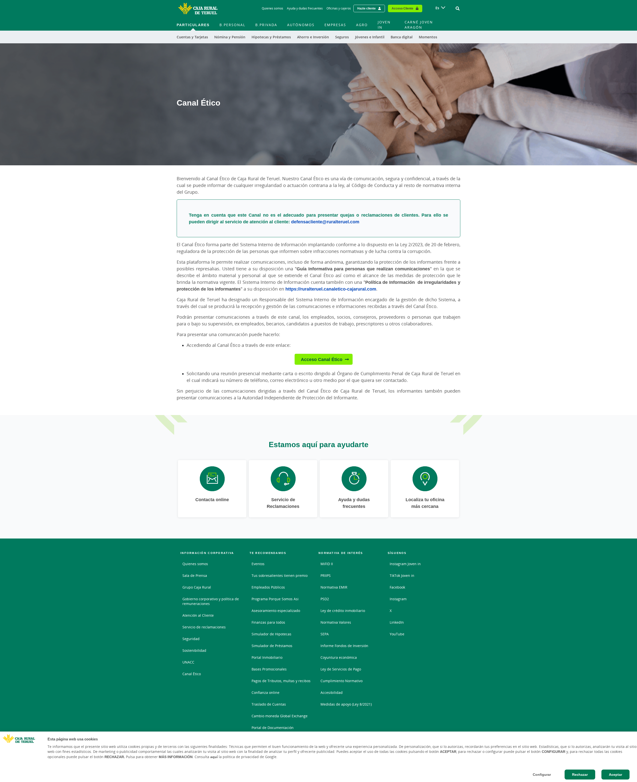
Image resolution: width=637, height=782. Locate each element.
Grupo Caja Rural (196, 587)
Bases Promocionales (269, 669)
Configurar (542, 774)
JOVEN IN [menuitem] (384, 25)
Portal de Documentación (273, 727)
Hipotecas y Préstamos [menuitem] (271, 37)
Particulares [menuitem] (193, 24)
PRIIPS (325, 575)
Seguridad (191, 638)
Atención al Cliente (198, 615)
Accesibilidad (331, 692)
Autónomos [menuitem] (301, 24)
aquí (214, 757)
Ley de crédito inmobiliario (342, 610)
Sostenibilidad (194, 650)
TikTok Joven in (402, 575)
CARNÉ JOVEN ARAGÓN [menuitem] (419, 25)
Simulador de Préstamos (272, 645)
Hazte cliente (366, 8)
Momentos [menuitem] (428, 37)
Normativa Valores (335, 622)
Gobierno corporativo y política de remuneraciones (210, 601)
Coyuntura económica (338, 657)
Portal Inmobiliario (267, 657)
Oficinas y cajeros (338, 8)
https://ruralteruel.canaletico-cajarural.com (330, 289)
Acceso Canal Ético (321, 359)
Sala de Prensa (194, 575)
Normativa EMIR (333, 587)
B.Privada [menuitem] (266, 24)
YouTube (397, 634)
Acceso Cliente (402, 8)
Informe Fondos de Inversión (344, 645)
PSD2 (324, 599)
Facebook (397, 587)
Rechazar (580, 774)
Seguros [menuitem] (342, 37)
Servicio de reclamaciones (204, 627)
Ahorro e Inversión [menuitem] (313, 37)
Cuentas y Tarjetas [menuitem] (192, 37)
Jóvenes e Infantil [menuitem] (369, 37)
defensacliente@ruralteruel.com (325, 222)
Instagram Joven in (405, 563)
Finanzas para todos (268, 622)
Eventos (258, 563)
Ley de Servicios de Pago (340, 669)
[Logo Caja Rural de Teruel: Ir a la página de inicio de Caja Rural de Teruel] (198, 8)
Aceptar (615, 774)
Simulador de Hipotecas (271, 634)
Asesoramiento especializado (276, 610)
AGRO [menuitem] (362, 24)
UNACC (188, 662)
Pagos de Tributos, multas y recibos (281, 680)
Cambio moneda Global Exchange (280, 716)
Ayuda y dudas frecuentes (305, 8)
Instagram (398, 599)
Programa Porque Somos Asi (275, 599)
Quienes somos (272, 8)
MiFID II (326, 563)
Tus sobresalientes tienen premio (280, 575)
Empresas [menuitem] (335, 24)
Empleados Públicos (268, 587)
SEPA (324, 634)
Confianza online (265, 692)
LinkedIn (397, 622)
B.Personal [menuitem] (232, 24)
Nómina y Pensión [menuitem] (229, 37)
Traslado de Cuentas (269, 704)
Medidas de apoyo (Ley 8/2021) (346, 704)
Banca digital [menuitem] (402, 37)
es (437, 7)
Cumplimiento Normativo (341, 680)
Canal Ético (191, 673)
